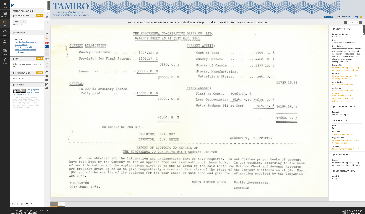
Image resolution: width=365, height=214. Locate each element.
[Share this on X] (12, 202)
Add (38, 15)
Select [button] (357, 22)
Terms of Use (25, 211)
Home (5, 7)
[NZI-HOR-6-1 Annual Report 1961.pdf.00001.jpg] (53, 204)
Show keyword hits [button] (47, 63)
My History (5, 35)
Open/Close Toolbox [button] (48, 5)
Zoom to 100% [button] (47, 39)
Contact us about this (47, 80)
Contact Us (328, 17)
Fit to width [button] (47, 26)
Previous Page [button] (345, 22)
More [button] (5, 63)
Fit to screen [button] (47, 21)
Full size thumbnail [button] (47, 17)
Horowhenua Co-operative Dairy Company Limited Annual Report (345, 68)
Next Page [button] (360, 22)
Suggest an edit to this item (12, 5)
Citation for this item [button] (47, 89)
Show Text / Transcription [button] (47, 59)
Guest (347, 17)
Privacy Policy (15, 211)
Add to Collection (47, 76)
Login (5, 45)
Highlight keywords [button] (47, 67)
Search (5, 26)
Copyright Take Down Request (42, 211)
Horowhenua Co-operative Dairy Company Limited (345, 77)
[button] (47, 46)
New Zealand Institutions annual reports (25, 43)
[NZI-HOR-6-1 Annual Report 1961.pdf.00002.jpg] (61, 204)
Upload (4, 54)
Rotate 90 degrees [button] (47, 34)
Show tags (18, 21)
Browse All (5, 16)
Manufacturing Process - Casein (345, 149)
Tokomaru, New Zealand (342, 134)
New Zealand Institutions (342, 84)
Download (47, 71)
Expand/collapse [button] (364, 30)
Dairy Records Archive (24, 47)
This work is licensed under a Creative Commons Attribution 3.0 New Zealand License (26, 91)
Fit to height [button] (47, 30)
